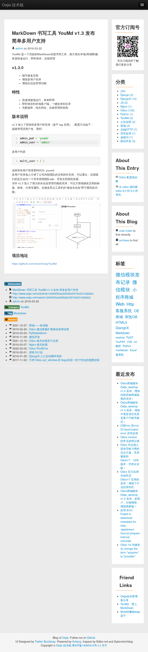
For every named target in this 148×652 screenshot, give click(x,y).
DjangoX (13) (128, 99)
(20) (122, 91)
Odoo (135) (127, 110)
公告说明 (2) (127, 122)
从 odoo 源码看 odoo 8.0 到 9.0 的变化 (127, 190)
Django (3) (126, 95)
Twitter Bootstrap (45, 641)
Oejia (65, 637)
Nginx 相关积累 (38, 344)
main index (125, 231)
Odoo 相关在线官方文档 (43, 341)
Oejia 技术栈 (13, 5)
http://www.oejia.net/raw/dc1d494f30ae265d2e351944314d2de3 (52, 297)
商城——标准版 (38, 325)
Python (127, 346)
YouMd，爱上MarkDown (128, 606)
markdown (122, 350)
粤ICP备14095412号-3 (85, 645)
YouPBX (121, 342)
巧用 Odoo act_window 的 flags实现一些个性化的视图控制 (64, 360)
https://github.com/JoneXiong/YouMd (34, 263)
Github (91, 637)
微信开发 (34, 337)
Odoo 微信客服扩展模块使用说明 (49, 329)
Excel (133, 350)
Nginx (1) (126, 106)
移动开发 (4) (127, 141)
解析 (119, 346)
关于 (104, 645)
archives (124, 240)
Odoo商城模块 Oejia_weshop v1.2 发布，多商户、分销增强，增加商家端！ (130, 498)
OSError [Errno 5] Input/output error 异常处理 (129, 429)
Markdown (20, 313)
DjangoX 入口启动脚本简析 (45, 356)
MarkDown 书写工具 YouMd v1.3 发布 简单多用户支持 (45, 290)
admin (19, 48)
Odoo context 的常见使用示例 (129, 439)
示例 (130, 342)
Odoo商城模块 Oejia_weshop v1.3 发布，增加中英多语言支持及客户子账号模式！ (130, 412)
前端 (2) (125, 126)
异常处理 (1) (127, 133)
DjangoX (122, 327)
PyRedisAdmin (38, 333)
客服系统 (124, 310)
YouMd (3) (126, 118)
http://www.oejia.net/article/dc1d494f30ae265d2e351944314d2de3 (53, 293)
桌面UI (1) (126, 137)
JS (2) (124, 102)
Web (121, 304)
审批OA (131, 316)
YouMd (24, 307)
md (135, 342)
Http (130, 304)
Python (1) (126, 114)
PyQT (129, 337)
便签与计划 (36, 352)
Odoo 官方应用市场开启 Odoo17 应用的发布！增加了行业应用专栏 (129, 479)
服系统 (120, 354)
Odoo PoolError (38, 348)
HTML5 (121, 322)
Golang (76, 641)
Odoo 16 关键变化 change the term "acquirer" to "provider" (130, 550)
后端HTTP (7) (128, 129)
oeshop (120, 337)
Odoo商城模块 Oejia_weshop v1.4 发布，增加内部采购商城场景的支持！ (130, 390)
